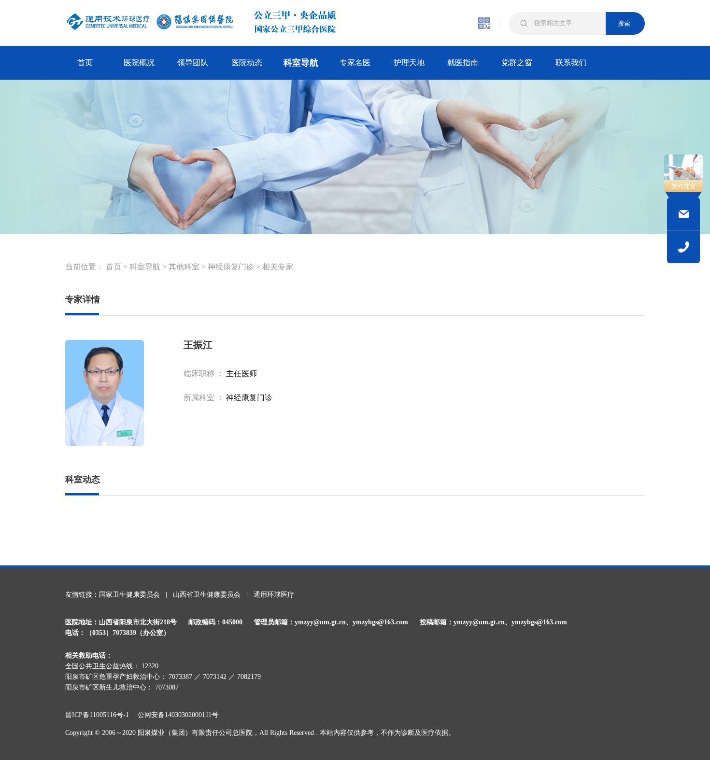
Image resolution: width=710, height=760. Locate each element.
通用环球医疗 (274, 594)
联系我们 (570, 62)
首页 (85, 62)
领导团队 (192, 62)
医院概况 (139, 62)
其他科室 (184, 267)
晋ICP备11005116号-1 (100, 714)
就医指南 (462, 62)
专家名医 (355, 62)
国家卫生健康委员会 (129, 594)
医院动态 (246, 62)
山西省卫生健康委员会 (207, 594)
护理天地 (409, 62)
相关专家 (277, 267)
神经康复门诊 (231, 267)
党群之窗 (516, 62)
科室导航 (301, 63)
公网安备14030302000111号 (178, 714)
